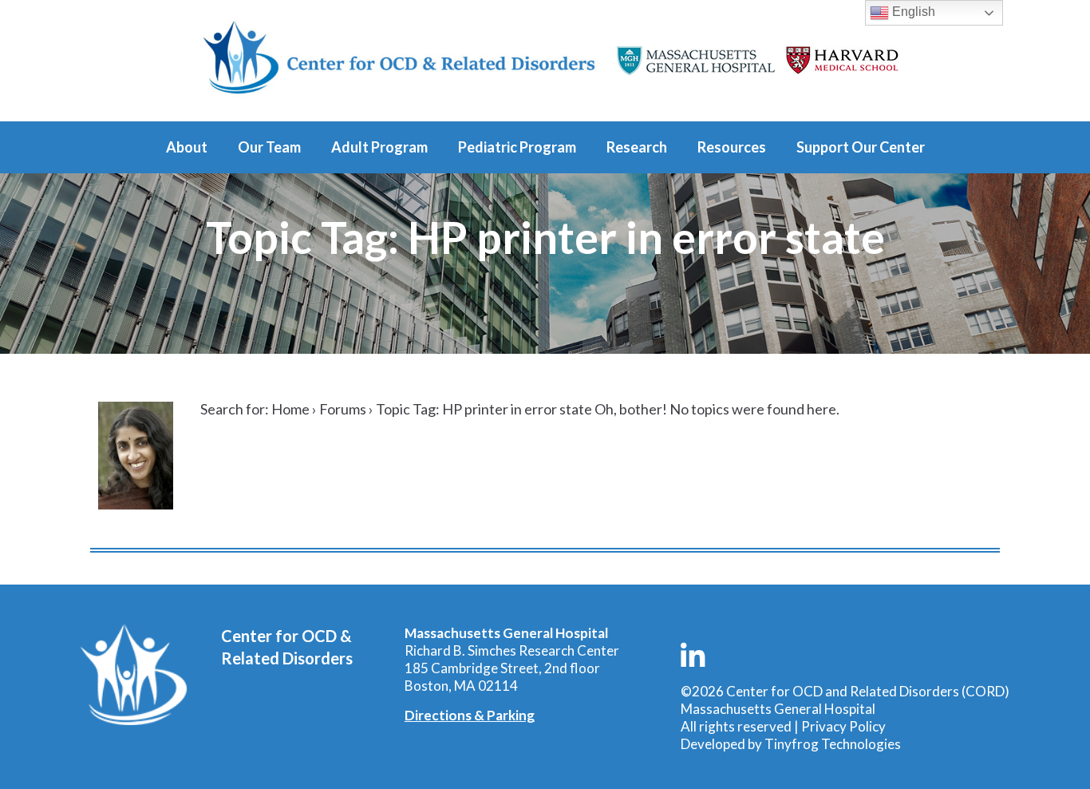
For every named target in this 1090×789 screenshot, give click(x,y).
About (186, 147)
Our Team (269, 147)
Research (636, 147)
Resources (731, 147)
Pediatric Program (517, 147)
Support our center (860, 147)
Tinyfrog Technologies (832, 743)
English (912, 11)
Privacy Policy (843, 726)
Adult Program (379, 147)
